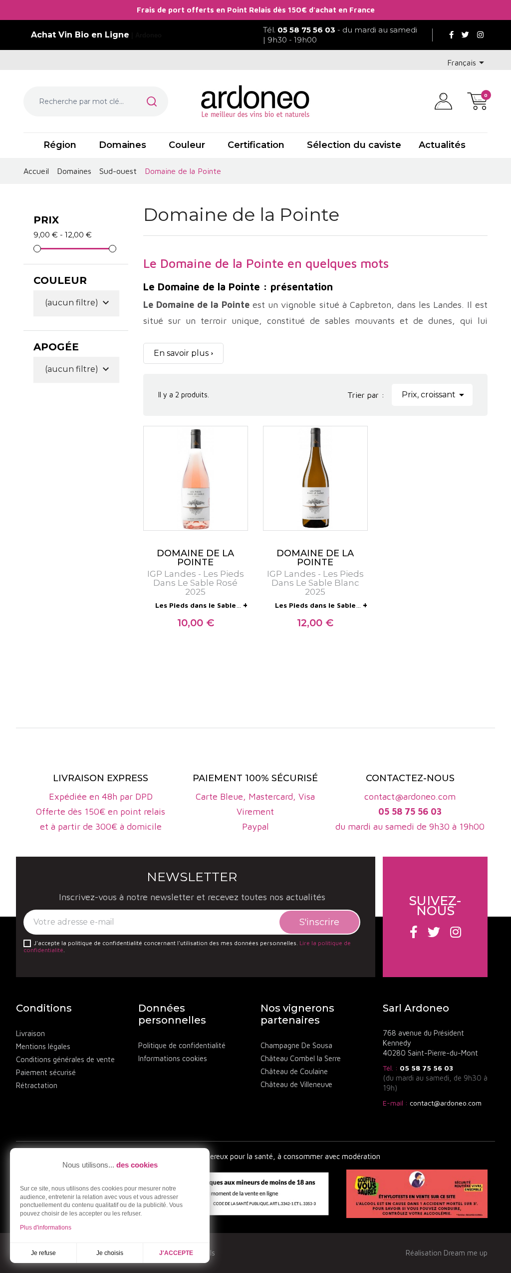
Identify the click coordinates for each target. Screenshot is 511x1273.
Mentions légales (43, 1046)
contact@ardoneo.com (446, 1103)
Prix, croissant (435, 395)
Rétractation (36, 1085)
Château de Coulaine (294, 1071)
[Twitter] (465, 35)
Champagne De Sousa (296, 1045)
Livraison (30, 1033)
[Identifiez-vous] (443, 100)
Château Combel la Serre (300, 1058)
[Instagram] (480, 35)
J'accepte (176, 1253)
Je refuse (43, 1253)
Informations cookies (172, 1058)
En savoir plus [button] (181, 353)
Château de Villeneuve (296, 1084)
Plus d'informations (45, 1227)
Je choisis (109, 1253)
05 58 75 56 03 (426, 1068)
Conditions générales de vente (65, 1059)
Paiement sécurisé (46, 1072)
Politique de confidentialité (182, 1045)
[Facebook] (451, 35)
